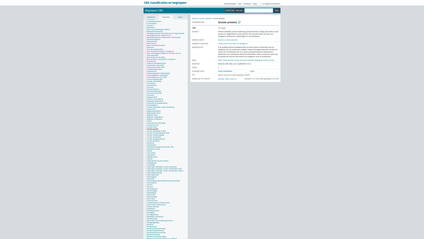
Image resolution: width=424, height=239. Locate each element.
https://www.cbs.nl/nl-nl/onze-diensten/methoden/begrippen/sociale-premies (246, 60)
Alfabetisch (151, 17)
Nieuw (180, 17)
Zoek (276, 11)
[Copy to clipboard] (239, 22)
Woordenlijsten (230, 4)
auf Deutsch (275, 4)
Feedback (247, 4)
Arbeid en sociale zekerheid (202, 18)
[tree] (166, 129)
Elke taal (239, 11)
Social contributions (225, 71)
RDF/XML (221, 79)
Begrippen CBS (154, 10)
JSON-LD (233, 79)
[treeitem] (152, 20)
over (240, 4)
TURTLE (227, 79)
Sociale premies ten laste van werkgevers (233, 44)
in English (266, 4)
